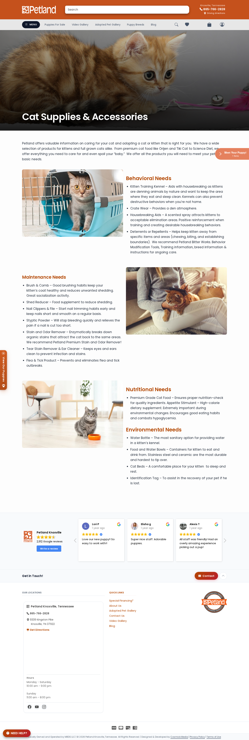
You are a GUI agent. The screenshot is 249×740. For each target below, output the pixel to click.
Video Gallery (80, 24)
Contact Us (116, 616)
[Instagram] (44, 707)
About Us (115, 606)
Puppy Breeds (135, 24)
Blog (153, 24)
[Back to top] (223, 576)
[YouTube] (37, 707)
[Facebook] (29, 707)
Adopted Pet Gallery (107, 24)
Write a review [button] (49, 548)
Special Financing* (121, 600)
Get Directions (39, 630)
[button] (225, 541)
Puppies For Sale (55, 24)
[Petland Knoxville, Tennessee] (39, 9)
